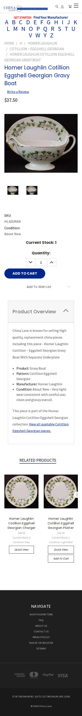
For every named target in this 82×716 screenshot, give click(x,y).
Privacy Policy (41, 637)
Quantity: (41, 253)
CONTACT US (41, 631)
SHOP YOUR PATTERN (41, 614)
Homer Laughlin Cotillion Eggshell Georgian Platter (61, 523)
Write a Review (18, 92)
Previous (5, 495)
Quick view (21, 549)
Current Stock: (41, 242)
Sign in (33, 642)
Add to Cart (60, 558)
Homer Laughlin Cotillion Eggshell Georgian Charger (21, 523)
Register (47, 642)
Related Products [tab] (37, 460)
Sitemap (41, 648)
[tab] (41, 312)
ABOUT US (41, 625)
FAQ (41, 620)
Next (77, 495)
